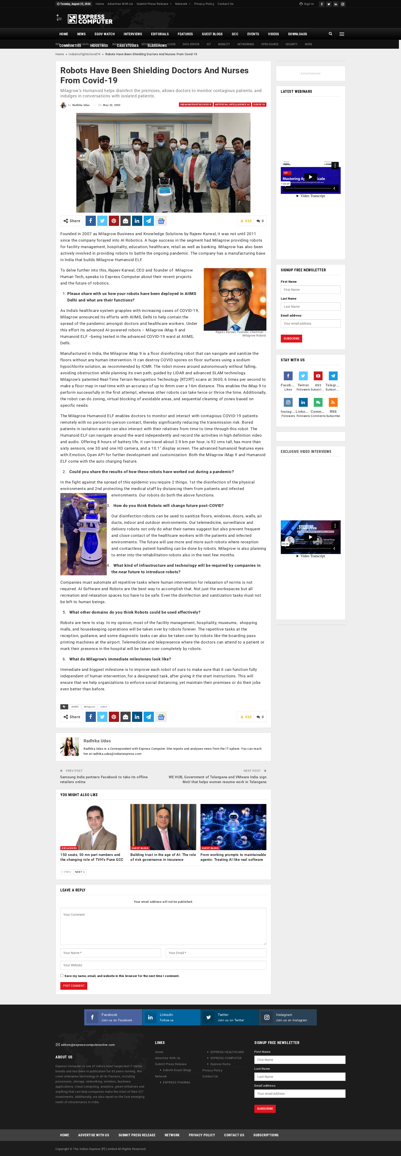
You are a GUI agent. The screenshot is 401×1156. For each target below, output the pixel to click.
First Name (289, 281)
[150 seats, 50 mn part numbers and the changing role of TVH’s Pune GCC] (93, 827)
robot (103, 706)
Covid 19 (259, 104)
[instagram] (343, 3)
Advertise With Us (120, 4)
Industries (99, 46)
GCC (235, 34)
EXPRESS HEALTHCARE (227, 1052)
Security (292, 44)
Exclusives (69, 848)
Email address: (291, 315)
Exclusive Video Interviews (306, 451)
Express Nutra (220, 1064)
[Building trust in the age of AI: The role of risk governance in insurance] (163, 827)
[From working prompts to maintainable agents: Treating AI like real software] (233, 827)
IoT (209, 44)
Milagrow (89, 706)
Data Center (191, 44)
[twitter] (329, 3)
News (81, 34)
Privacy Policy (204, 4)
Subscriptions (266, 1135)
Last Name (288, 298)
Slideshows (157, 46)
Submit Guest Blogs (177, 1070)
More (308, 44)
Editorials (160, 34)
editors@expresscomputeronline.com (88, 1045)
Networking (245, 44)
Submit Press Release (152, 4)
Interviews (133, 34)
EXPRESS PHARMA (176, 1082)
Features (185, 34)
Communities (70, 46)
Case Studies (128, 46)
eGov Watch (105, 34)
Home (100, 4)
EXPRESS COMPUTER (226, 1058)
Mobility (224, 44)
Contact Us (225, 4)
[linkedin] (336, 3)
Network (181, 4)
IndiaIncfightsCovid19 (84, 54)
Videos (273, 34)
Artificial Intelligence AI (232, 104)
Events (253, 34)
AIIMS (75, 706)
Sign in (308, 4)
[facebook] (322, 3)
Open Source (269, 44)
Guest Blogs (212, 34)
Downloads (297, 34)
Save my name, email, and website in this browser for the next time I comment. (122, 976)
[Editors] (57, 1045)
